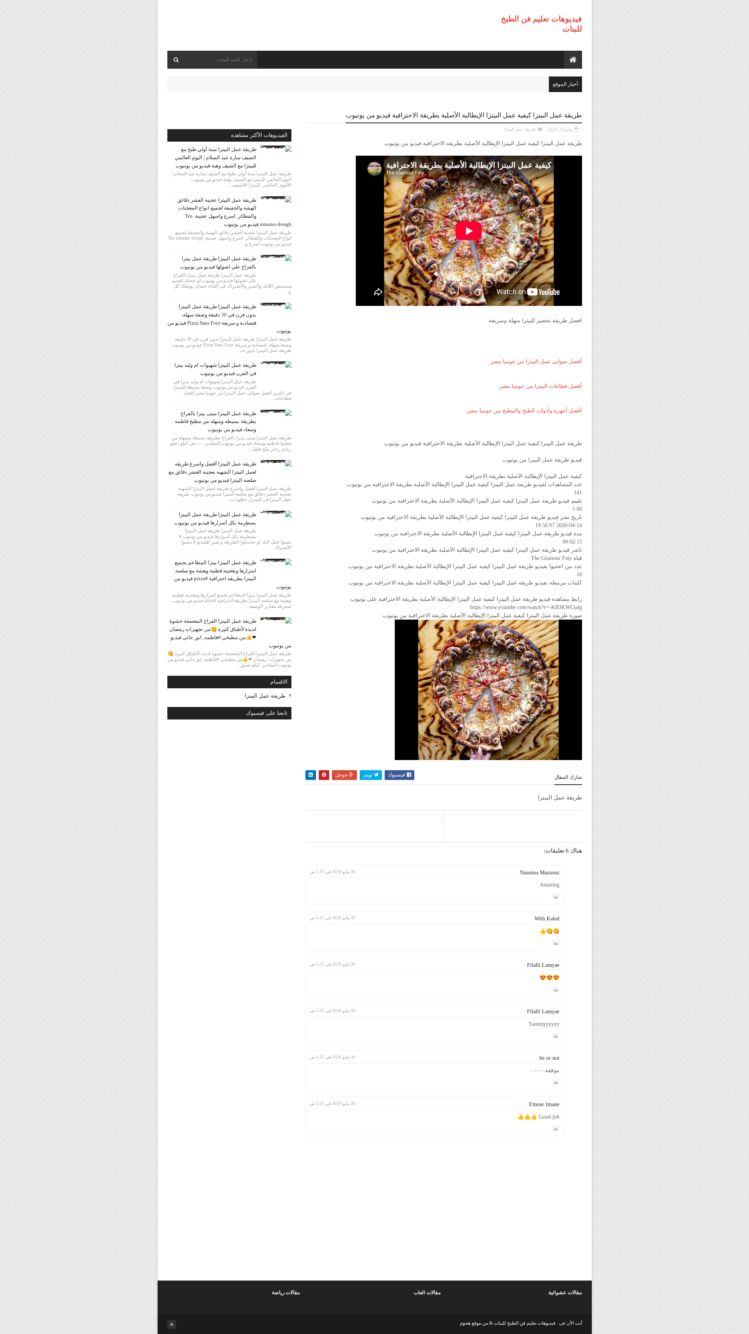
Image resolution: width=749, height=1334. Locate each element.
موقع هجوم (470, 1323)
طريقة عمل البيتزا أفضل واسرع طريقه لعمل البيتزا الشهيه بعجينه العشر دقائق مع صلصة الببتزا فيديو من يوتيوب (212, 472)
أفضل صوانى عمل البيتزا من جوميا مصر (536, 361)
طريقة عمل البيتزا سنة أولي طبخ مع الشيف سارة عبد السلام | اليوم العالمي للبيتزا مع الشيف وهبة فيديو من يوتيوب (215, 157)
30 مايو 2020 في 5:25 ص (332, 871)
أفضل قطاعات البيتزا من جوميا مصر (540, 386)
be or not (549, 1058)
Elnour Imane (544, 1104)
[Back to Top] (171, 1324)
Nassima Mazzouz (539, 873)
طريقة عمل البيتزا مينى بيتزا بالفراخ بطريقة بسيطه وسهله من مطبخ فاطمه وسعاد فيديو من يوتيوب (215, 421)
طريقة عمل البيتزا (520, 129)
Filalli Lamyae (543, 965)
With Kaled (546, 919)
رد (555, 896)
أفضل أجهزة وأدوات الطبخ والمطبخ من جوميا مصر (524, 411)
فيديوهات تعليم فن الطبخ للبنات (524, 1323)
